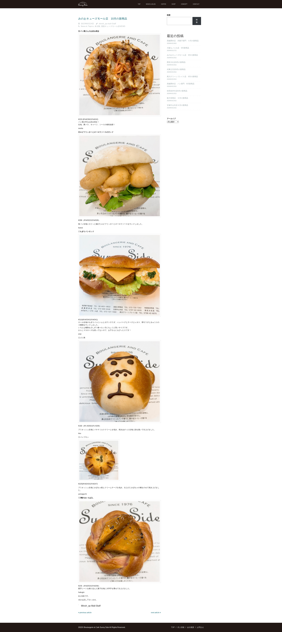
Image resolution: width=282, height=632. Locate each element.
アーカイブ (171, 119)
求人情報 (180, 627)
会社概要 (190, 627)
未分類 (97, 26)
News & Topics (87, 26)
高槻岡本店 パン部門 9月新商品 (180, 84)
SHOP (173, 4)
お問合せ (200, 627)
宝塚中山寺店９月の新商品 (177, 105)
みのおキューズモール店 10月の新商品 (102, 18)
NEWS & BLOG (151, 4)
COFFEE (163, 4)
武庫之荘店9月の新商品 (176, 69)
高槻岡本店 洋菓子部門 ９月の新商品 (183, 41)
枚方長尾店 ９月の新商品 (177, 98)
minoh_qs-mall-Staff (107, 24)
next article (155, 612)
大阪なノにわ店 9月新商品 (178, 48)
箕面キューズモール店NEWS (113, 26)
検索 (168, 15)
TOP (139, 4)
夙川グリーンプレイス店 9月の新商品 (182, 76)
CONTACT (196, 4)
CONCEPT (184, 4)
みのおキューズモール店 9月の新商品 (182, 55)
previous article (85, 612)
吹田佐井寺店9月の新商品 (177, 91)
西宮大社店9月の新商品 (176, 62)
